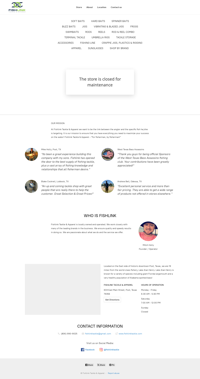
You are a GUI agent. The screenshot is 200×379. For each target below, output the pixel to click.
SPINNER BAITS (120, 21)
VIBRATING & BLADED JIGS (109, 26)
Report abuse (113, 373)
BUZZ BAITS (69, 26)
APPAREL (76, 48)
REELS (101, 32)
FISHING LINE (87, 42)
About (89, 7)
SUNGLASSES (95, 48)
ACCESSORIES (66, 42)
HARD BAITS (98, 21)
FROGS (134, 26)
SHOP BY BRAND (119, 48)
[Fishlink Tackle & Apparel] (17, 7)
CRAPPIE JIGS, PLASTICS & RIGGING (122, 42)
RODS (88, 32)
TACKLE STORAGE (126, 37)
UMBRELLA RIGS (101, 37)
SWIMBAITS (72, 32)
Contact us (116, 7)
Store (79, 7)
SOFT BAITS (78, 21)
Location (101, 7)
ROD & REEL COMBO (123, 32)
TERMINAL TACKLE (74, 37)
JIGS (84, 26)
